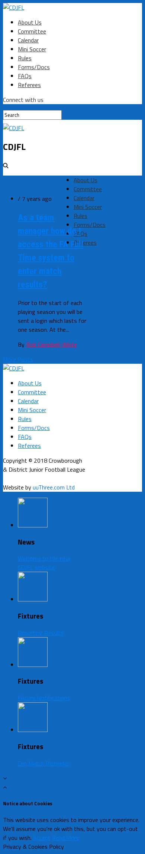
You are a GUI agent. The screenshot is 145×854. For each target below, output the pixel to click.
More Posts (18, 359)
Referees (29, 84)
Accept (42, 837)
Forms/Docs (34, 66)
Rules (25, 58)
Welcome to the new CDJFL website (44, 563)
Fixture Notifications (44, 697)
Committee (32, 31)
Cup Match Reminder (43, 763)
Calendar (28, 40)
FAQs (25, 75)
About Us (30, 22)
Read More (65, 837)
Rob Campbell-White (51, 344)
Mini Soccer (32, 49)
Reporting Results (41, 632)
